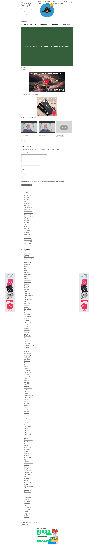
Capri (25, 297)
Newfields (26, 413)
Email (23, 169)
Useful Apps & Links (51, 3)
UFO (25, 496)
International (27, 353)
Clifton (26, 307)
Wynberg (26, 515)
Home (39, 1)
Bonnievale (27, 288)
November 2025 (28, 213)
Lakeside (26, 380)
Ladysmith (27, 376)
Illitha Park (27, 351)
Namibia (26, 407)
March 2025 (27, 228)
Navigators (41, 3)
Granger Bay (27, 340)
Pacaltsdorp (27, 426)
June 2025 (26, 222)
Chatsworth (27, 303)
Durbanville (27, 315)
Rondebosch (27, 457)
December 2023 (28, 240)
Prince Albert (27, 447)
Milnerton (26, 392)
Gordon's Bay (27, 336)
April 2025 (27, 226)
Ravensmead (27, 451)
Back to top (24, 524)
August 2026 (27, 195)
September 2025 (28, 217)
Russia (25, 459)
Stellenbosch (27, 482)
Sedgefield (27, 469)
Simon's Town (28, 471)
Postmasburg (27, 444)
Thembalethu (27, 492)
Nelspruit (26, 411)
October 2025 (27, 215)
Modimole (26, 399)
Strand (26, 484)
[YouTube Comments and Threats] (29, 127)
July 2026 (26, 197)
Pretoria (26, 445)
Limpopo (26, 386)
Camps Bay (27, 291)
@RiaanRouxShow (29, 257)
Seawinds (26, 467)
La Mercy (26, 374)
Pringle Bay (27, 449)
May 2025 (26, 224)
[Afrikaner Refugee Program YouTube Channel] (64, 127)
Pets (25, 436)
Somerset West (28, 472)
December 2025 (28, 211)
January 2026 (27, 209)
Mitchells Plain (28, 397)
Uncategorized (28, 497)
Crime (25, 311)
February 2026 (28, 207)
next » (27, 142)
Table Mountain (28, 486)
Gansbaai (26, 328)
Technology (27, 490)
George (26, 334)
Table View (27, 488)
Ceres (25, 301)
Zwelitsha (26, 517)
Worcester (27, 513)
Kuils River (27, 370)
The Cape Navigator (27, 4)
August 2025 (27, 219)
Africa (25, 266)
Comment (24, 153)
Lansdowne (27, 382)
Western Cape (28, 507)
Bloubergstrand (28, 286)
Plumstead (27, 442)
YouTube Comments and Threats (28, 134)
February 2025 (28, 230)
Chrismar (26, 305)
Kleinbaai (26, 363)
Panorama (27, 428)
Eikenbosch (27, 320)
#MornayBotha (28, 262)
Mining (26, 393)
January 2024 (27, 238)
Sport (25, 476)
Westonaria (27, 509)
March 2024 (27, 234)
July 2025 (26, 220)
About (54, 1)
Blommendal (27, 282)
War (25, 505)
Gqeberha (26, 338)
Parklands (26, 430)
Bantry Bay (27, 272)
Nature (26, 409)
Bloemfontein (27, 280)
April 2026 (27, 203)
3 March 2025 (25, 67)
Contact (60, 3)
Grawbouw (27, 341)
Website (23, 175)
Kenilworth (27, 357)
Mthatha (26, 403)
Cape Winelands (28, 295)
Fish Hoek (26, 324)
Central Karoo (28, 299)
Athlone (26, 270)
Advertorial (27, 264)
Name (23, 164)
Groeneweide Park (29, 345)
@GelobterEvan (28, 253)
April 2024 (27, 232)
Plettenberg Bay (28, 440)
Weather (60, 1)
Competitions (27, 309)
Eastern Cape (27, 318)
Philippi (26, 438)
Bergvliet (26, 278)
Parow (25, 432)
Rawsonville (27, 453)
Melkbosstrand (28, 388)
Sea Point (26, 465)
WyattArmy (26, 140)
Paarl (25, 424)
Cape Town (27, 293)
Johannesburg (28, 355)
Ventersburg (27, 501)
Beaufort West (28, 274)
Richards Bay (27, 455)
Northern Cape (28, 417)
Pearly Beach (27, 434)
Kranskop (26, 368)
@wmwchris (25, 21)
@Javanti (26, 255)
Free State (27, 326)
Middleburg (27, 390)
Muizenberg (27, 405)
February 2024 (28, 236)
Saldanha (26, 461)
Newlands (26, 415)
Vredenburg (27, 503)
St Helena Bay (28, 478)
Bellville (26, 276)
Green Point (27, 343)
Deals (65, 1)
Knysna (26, 367)
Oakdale (26, 419)
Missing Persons (28, 395)
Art (25, 268)
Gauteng (26, 332)
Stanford (26, 480)
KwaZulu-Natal (28, 372)
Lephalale (26, 384)
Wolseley (26, 511)
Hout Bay (26, 349)
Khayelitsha (27, 359)
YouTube (38, 94)
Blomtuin (26, 284)
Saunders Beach (28, 463)
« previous (23, 142)
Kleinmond (27, 365)
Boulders (26, 289)
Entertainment (28, 322)
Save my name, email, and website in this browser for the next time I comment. (43, 181)
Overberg (26, 422)
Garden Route (28, 330)
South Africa (27, 474)
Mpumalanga (27, 401)
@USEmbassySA (28, 259)
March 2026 (27, 205)
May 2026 (26, 201)
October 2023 (27, 244)
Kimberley (27, 361)
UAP (25, 494)
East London (27, 316)
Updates (26, 499)
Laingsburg (27, 378)
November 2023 (28, 242)
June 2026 (26, 199)
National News (47, 1)
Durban (26, 313)
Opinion (26, 420)
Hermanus (27, 347)
